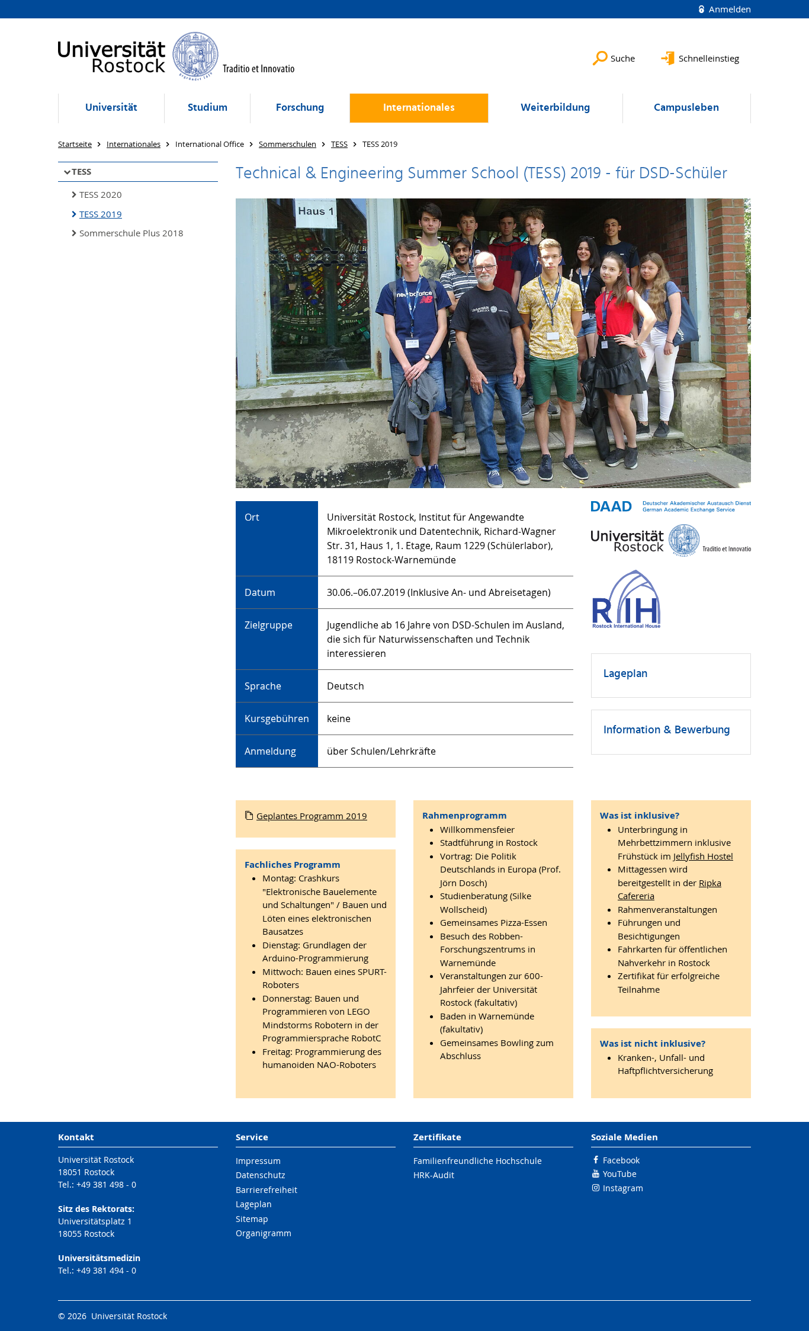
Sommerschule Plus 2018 (131, 233)
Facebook (621, 1160)
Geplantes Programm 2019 (311, 816)
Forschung (300, 108)
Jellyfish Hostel (703, 856)
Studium (207, 108)
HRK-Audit (433, 1175)
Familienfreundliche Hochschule (477, 1160)
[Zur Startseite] (176, 56)
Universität (111, 108)
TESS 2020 (100, 194)
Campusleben (686, 108)
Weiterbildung (555, 108)
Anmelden (729, 9)
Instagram (623, 1188)
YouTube (620, 1173)
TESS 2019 (100, 214)
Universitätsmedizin (99, 1257)
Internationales (419, 108)
